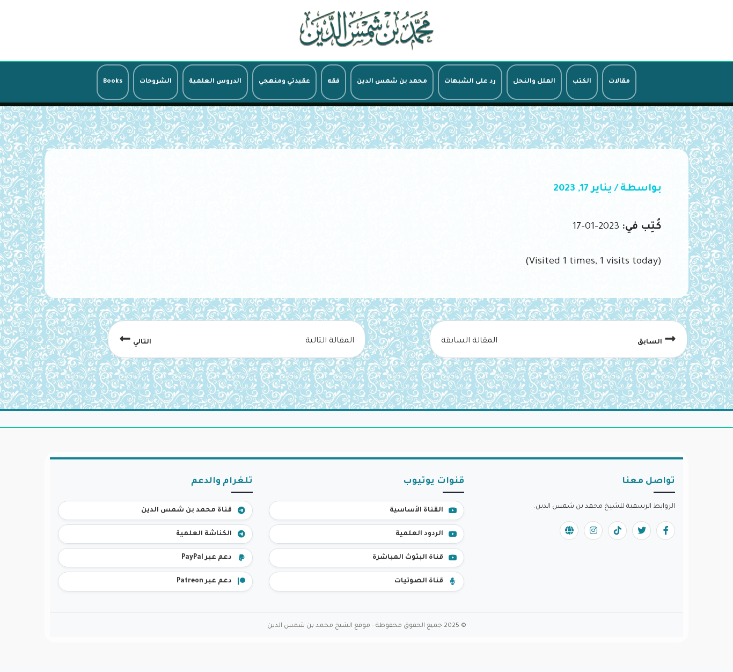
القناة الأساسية (416, 510)
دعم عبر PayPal (206, 557)
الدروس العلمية (215, 81)
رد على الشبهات (470, 81)
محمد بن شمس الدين (392, 81)
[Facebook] (665, 530)
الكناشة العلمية (204, 534)
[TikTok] (617, 530)
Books (112, 81)
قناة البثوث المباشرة (407, 557)
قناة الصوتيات (418, 581)
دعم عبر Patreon (204, 581)
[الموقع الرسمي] (569, 530)
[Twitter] (641, 530)
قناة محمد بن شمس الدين (186, 510)
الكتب (582, 81)
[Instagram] (593, 530)
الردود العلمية (419, 534)
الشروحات (156, 81)
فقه (333, 81)
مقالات (619, 81)
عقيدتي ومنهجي (284, 81)
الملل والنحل (534, 81)
